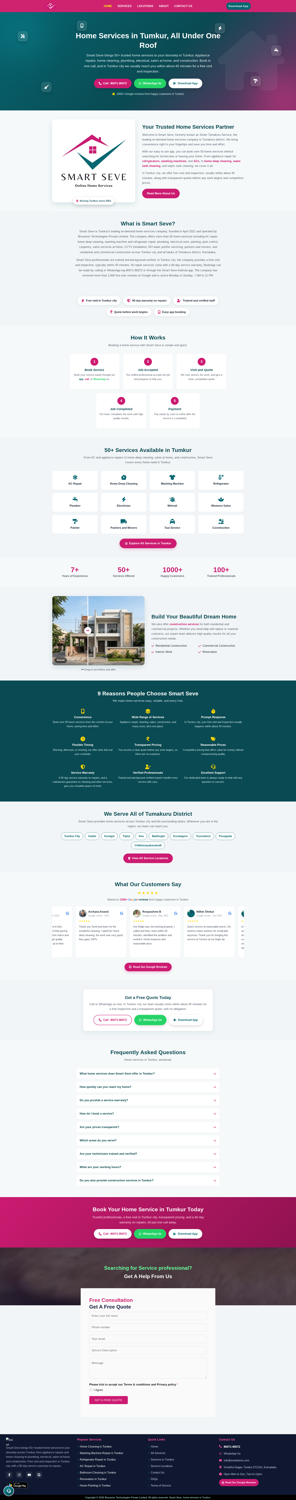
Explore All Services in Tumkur (150, 543)
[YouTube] (29, 1474)
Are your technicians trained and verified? (108, 1153)
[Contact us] (9, 1491)
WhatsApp (99, 379)
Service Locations (161, 1466)
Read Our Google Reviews (150, 966)
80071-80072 (232, 1446)
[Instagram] (19, 1474)
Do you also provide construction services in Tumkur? (116, 1180)
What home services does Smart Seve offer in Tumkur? (117, 1073)
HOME (108, 6)
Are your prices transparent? (99, 1127)
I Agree (98, 1390)
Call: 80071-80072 (115, 83)
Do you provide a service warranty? (104, 1100)
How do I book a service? (97, 1113)
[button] (238, 6)
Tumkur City (72, 836)
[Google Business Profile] (39, 1474)
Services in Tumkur (162, 1459)
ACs (196, 161)
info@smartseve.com (236, 1460)
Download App (188, 83)
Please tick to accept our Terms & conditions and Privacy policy (133, 1384)
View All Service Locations (150, 858)
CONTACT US (183, 6)
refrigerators (150, 161)
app (81, 379)
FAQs (154, 1479)
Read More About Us (161, 193)
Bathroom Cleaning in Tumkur (98, 1472)
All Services (158, 1453)
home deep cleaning (217, 161)
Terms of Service (161, 1485)
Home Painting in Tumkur (95, 1485)
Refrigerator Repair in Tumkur (98, 1459)
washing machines (173, 161)
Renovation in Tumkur (93, 1479)
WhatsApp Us (152, 83)
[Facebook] (9, 1474)
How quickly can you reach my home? (105, 1087)
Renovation (209, 652)
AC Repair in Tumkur (92, 1466)
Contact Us (157, 1472)
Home (154, 1446)
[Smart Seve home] (10, 1441)
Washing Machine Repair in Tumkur (101, 1453)
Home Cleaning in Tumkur (96, 1446)
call (87, 379)
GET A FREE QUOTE (108, 1400)
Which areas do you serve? (98, 1140)
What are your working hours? (100, 1167)
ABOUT (164, 6)
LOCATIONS (145, 6)
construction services (184, 624)
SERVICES (125, 6)
